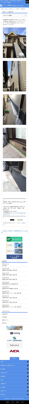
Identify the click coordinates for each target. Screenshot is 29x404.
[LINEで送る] (20, 220)
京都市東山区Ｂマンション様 (21, 230)
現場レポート (11, 8)
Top (22, 402)
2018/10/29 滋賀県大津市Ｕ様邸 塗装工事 (9, 274)
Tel (13, 402)
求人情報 (4, 317)
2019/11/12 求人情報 (5, 264)
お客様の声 (5, 314)
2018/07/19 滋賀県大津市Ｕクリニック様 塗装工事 (11, 292)
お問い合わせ (4, 372)
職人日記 (4, 323)
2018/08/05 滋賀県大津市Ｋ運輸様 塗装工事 (10, 287)
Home (7, 402)
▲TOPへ (14, 358)
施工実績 (3, 369)
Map (18, 402)
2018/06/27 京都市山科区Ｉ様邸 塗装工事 (9, 301)
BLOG (6, 8)
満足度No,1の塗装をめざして (8, 365)
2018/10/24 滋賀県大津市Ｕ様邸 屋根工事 (9, 278)
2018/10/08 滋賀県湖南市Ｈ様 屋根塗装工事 (10, 283)
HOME (2, 8)
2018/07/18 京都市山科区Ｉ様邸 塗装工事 (9, 296)
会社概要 (3, 376)
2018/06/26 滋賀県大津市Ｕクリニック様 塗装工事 (11, 306)
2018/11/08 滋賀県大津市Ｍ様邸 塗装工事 (9, 269)
